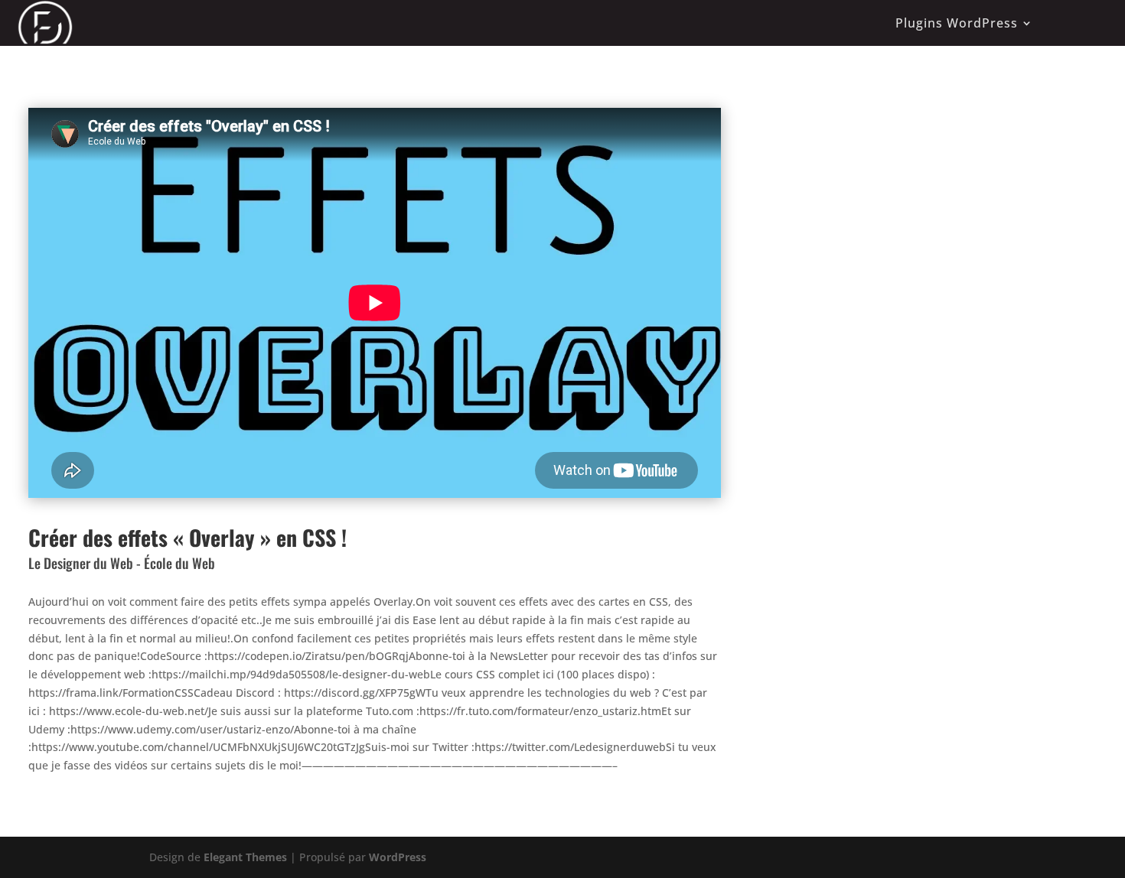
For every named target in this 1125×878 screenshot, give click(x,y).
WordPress (397, 857)
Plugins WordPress (956, 23)
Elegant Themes (245, 857)
